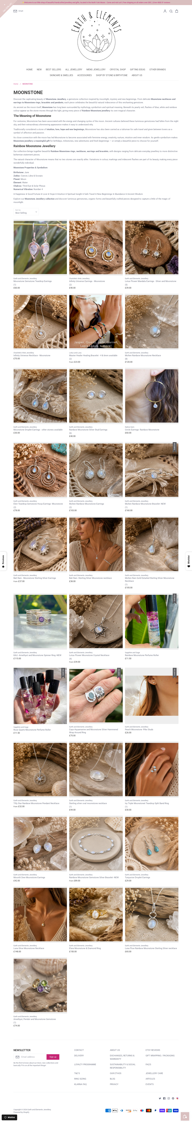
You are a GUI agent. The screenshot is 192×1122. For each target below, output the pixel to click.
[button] (139, 20)
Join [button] (113, 63)
